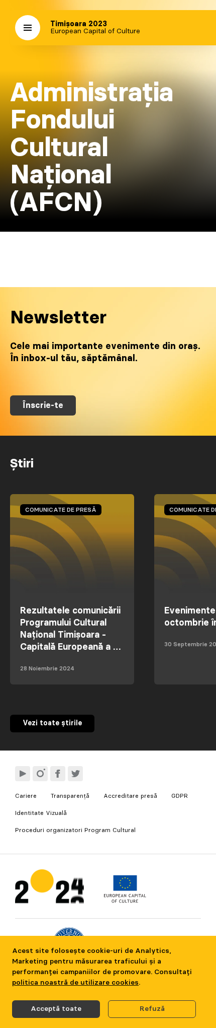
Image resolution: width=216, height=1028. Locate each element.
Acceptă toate (56, 1008)
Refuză (152, 1008)
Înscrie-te (43, 405)
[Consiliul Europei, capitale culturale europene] (125, 901)
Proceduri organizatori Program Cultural (75, 830)
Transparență (70, 796)
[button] (27, 27)
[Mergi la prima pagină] (49, 888)
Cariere (26, 796)
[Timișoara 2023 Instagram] (40, 773)
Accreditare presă (130, 796)
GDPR (179, 796)
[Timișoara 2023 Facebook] (57, 773)
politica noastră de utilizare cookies (75, 982)
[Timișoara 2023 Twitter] (75, 773)
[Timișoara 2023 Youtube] (22, 773)
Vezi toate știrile (52, 723)
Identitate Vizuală (41, 813)
